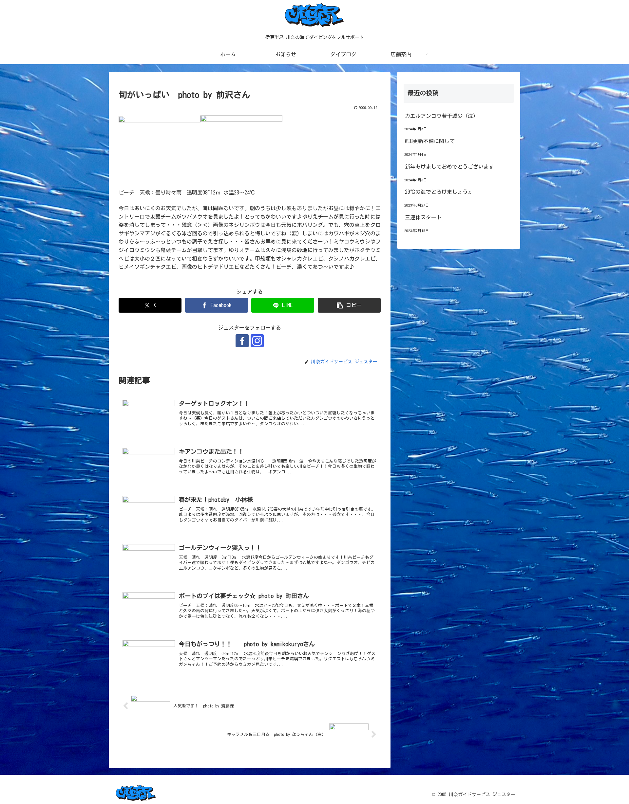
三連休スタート (423, 217)
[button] (349, 305)
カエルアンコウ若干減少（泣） (441, 116)
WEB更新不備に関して (430, 141)
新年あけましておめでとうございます (449, 166)
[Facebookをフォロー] (242, 340)
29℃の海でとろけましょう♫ (438, 191)
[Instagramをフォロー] (257, 340)
